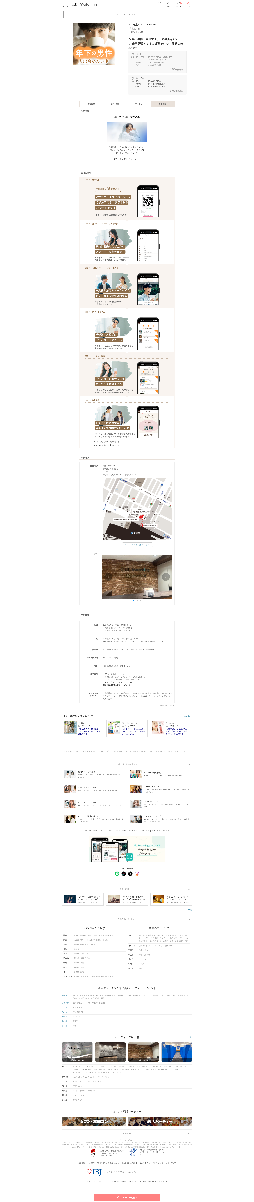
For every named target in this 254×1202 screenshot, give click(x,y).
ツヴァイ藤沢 (104, 1077)
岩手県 (76, 954)
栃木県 (105, 935)
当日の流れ (115, 104)
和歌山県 (104, 940)
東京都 (76, 935)
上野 (150, 938)
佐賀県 (82, 976)
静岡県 (82, 944)
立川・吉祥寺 (168, 938)
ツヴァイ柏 (87, 1082)
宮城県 (82, 954)
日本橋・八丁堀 (162, 941)
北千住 (160, 938)
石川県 (82, 963)
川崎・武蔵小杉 (158, 946)
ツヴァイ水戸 (92, 1091)
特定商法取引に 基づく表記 (108, 1163)
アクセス (139, 104)
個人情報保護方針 (128, 1163)
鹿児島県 (104, 976)
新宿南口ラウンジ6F (160, 1067)
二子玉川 (181, 938)
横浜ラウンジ (77, 1077)
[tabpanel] (94, 44)
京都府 (82, 940)
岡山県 (76, 967)
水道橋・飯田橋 (174, 941)
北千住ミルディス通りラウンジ (98, 1069)
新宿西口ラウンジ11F (80, 1067)
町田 (175, 938)
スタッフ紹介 (120, 830)
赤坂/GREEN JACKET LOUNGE (166, 1069)
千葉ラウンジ (77, 1082)
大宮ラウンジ (77, 1086)
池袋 (185, 935)
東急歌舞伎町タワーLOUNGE (83, 1072)
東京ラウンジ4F (135, 1067)
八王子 (153, 941)
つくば (141, 959)
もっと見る (186, 716)
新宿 (140, 935)
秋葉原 (155, 938)
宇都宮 (141, 964)
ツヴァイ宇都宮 (78, 1095)
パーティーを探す (128, 1197)
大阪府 (76, 940)
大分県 (92, 976)
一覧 (190, 910)
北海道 (76, 949)
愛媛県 (82, 972)
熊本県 (87, 976)
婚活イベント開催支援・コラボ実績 (99, 830)
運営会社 (81, 1163)
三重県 (92, 944)
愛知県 (76, 944)
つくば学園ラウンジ (80, 1091)
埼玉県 (94, 935)
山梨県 (82, 958)
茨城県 (99, 935)
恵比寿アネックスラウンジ (177, 1067)
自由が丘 (142, 941)
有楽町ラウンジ (146, 1067)
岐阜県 (87, 944)
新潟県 (76, 958)
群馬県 (110, 935)
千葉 (140, 950)
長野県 (87, 958)
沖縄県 (110, 976)
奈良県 (98, 940)
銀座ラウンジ (93, 1067)
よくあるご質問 (144, 1163)
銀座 (149, 935)
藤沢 (166, 946)
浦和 (148, 955)
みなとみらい (147, 946)
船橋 (146, 950)
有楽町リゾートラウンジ (120, 1067)
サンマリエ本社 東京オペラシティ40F (107, 1072)
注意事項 (162, 104)
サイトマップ (171, 1163)
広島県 (82, 967)
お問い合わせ (158, 1163)
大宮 (140, 955)
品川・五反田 (143, 938)
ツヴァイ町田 (149, 1069)
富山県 (76, 963)
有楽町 (145, 935)
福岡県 (76, 976)
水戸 (146, 959)
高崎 (140, 969)
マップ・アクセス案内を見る (136, 545)
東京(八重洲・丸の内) (159, 935)
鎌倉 (170, 946)
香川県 (76, 972)
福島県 (87, 954)
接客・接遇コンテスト (160, 830)
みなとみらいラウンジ (91, 1077)
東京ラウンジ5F (104, 1067)
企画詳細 (91, 104)
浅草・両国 (184, 941)
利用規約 (91, 1163)
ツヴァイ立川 (139, 1069)
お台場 (148, 941)
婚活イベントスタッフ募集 (138, 830)
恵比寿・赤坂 (173, 935)
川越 (144, 955)
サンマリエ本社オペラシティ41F (122, 1069)
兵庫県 (87, 940)
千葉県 (89, 935)
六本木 (180, 935)
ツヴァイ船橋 (96, 1082)
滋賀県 (92, 940)
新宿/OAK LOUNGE (80, 1069)
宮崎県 (98, 976)
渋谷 (186, 938)
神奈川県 (83, 935)
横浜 (140, 946)
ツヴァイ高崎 (77, 1100)
